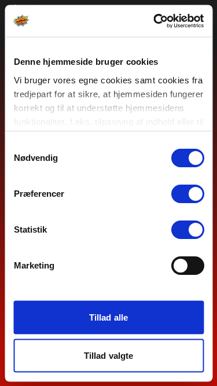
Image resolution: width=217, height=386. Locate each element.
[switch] (187, 194)
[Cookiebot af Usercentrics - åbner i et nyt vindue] (154, 20)
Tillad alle (108, 317)
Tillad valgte (108, 355)
